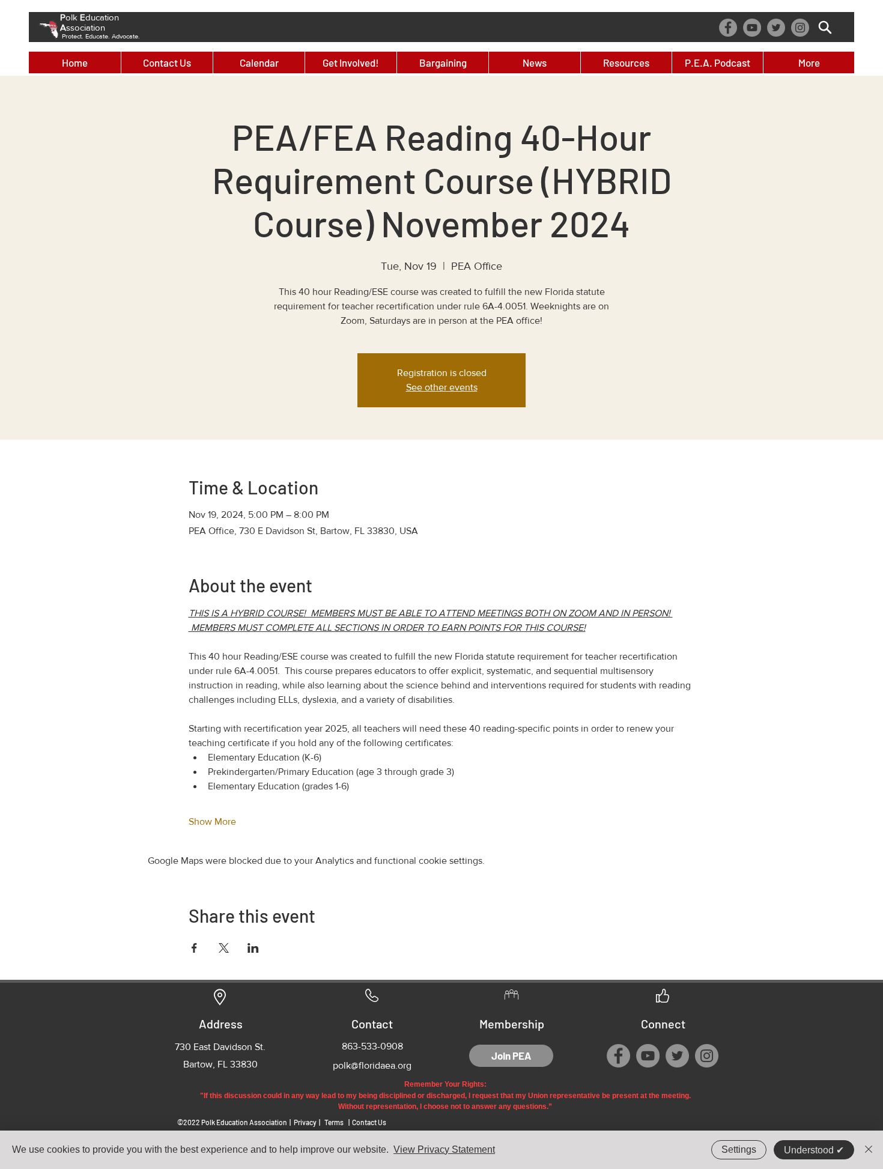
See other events (442, 387)
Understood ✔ (814, 1150)
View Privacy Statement (444, 1149)
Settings (738, 1149)
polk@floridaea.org (372, 1065)
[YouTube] (752, 28)
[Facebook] (728, 28)
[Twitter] (776, 28)
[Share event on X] (223, 948)
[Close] (868, 1149)
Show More (212, 821)
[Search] (825, 27)
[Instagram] (800, 28)
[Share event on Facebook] (194, 948)
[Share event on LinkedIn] (253, 948)
